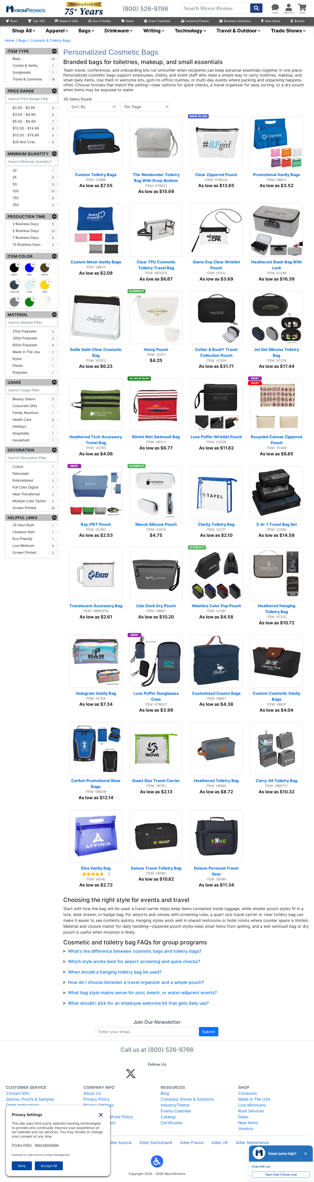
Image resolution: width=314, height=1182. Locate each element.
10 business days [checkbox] (33, 244)
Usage (14, 382)
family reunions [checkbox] (33, 413)
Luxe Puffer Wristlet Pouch (216, 436)
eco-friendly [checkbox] (33, 539)
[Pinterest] (153, 1075)
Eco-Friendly (102, 21)
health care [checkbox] (33, 419)
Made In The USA (254, 1099)
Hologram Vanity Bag (96, 693)
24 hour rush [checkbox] (33, 525)
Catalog (168, 1116)
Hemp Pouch (156, 349)
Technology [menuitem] (188, 31)
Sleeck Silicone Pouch (156, 524)
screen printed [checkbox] (34, 508)
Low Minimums (252, 1105)
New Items (272, 21)
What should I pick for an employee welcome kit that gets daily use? (138, 1003)
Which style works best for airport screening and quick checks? (134, 961)
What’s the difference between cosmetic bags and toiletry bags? (134, 951)
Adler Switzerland (155, 1142)
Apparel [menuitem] (55, 31)
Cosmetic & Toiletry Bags (51, 40)
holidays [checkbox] (33, 426)
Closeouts (247, 1093)
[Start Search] (256, 8)
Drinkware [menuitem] (117, 31)
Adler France (192, 1142)
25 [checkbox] (33, 177)
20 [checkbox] (33, 170)
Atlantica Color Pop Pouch (216, 605)
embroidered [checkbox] (33, 480)
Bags (22, 40)
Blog (165, 1093)
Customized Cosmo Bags (216, 693)
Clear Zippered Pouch (216, 174)
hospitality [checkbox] (33, 433)
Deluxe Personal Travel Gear (216, 871)
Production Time (26, 216)
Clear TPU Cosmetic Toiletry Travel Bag (156, 264)
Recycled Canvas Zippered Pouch (277, 439)
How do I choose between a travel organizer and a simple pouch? (136, 982)
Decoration (21, 450)
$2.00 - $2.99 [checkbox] (33, 107)
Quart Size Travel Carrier (156, 780)
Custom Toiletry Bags (96, 174)
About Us (92, 1093)
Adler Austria (119, 1142)
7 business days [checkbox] (33, 237)
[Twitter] (130, 1075)
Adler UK (219, 1142)
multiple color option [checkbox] (33, 501)
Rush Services (251, 1110)
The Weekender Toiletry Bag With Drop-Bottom (157, 177)
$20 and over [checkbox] (33, 142)
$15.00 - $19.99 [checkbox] (33, 135)
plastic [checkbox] (33, 365)
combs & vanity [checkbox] (33, 65)
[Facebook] (142, 1075)
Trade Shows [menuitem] (286, 31)
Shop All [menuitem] (22, 31)
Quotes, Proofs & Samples (30, 1099)
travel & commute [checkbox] (34, 79)
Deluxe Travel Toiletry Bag (156, 868)
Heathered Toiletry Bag (216, 780)
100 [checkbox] (34, 191)
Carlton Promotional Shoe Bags (96, 783)
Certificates (172, 1122)
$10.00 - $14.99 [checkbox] (33, 128)
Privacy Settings (98, 1105)
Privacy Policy (96, 1099)
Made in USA (68, 21)
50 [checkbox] (34, 184)
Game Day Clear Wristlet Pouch (217, 264)
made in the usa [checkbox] (33, 352)
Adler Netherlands (252, 1142)
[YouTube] (184, 1075)
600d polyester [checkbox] (33, 345)
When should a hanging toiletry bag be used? (114, 972)
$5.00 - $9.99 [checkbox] (33, 121)
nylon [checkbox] (33, 359)
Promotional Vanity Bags (276, 174)
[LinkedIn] (174, 1075)
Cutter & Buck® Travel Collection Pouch (216, 352)
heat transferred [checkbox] (33, 494)
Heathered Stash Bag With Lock (277, 264)
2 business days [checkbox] (33, 224)
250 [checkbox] (33, 205)
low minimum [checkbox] (33, 545)
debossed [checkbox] (33, 473)
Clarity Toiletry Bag (216, 524)
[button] (157, 1161)
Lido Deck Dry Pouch (156, 605)
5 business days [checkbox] (34, 231)
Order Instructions (22, 1105)
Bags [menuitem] (84, 31)
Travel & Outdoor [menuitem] (236, 31)
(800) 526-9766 (171, 1049)
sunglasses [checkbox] (33, 72)
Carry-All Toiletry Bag (276, 780)
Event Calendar (159, 21)
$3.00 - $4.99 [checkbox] (33, 114)
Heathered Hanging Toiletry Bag (277, 608)
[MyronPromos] (25, 8)
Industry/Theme (197, 21)
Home (9, 40)
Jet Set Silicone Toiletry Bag (277, 352)
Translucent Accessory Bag (95, 605)
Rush (13, 21)
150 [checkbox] (33, 198)
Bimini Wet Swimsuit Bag (156, 436)
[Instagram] (163, 1075)
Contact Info (17, 1093)
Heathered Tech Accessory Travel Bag (95, 439)
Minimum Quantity (28, 153)
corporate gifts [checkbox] (33, 406)
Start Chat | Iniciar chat (281, 1174)
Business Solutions (237, 21)
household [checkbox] (33, 440)
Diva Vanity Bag (96, 868)
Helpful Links (22, 517)
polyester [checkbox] (33, 372)
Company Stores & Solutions (187, 1099)
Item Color (20, 256)
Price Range (21, 91)
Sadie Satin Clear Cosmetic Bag (96, 352)
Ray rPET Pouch (96, 524)
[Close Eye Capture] (305, 1153)
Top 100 (39, 21)
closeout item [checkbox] (33, 532)
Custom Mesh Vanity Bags (96, 261)
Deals (130, 21)
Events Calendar (176, 1110)
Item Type (18, 51)
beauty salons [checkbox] (33, 399)
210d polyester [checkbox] (33, 331)
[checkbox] (14, 268)
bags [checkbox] (34, 58)
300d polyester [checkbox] (33, 338)
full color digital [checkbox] (33, 487)
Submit (208, 1031)
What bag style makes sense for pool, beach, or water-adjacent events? (142, 992)
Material (18, 314)
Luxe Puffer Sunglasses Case (156, 696)
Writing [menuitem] (152, 31)
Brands (299, 21)
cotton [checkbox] (33, 466)
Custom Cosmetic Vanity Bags (277, 696)
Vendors (245, 1128)
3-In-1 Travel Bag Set (276, 524)
